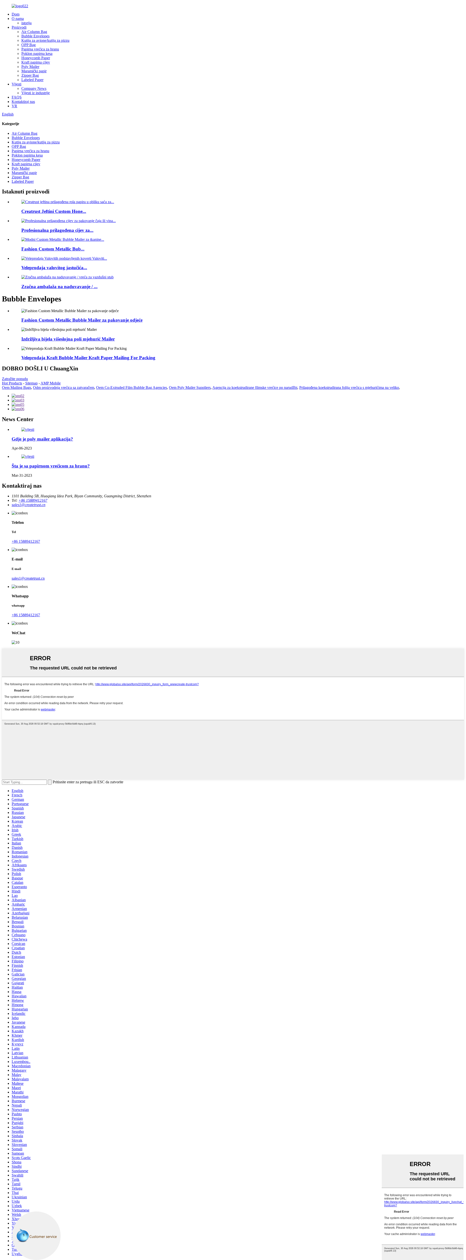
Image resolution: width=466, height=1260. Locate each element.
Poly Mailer (30, 67)
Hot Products (12, 383)
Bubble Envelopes (35, 36)
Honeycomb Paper (35, 58)
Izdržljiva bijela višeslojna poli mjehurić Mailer (68, 339)
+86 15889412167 (26, 541)
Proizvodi (19, 27)
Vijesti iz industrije (35, 93)
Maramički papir (34, 71)
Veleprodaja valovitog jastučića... (54, 267)
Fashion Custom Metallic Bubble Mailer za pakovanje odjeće (81, 320)
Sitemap (31, 383)
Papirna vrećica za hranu (40, 49)
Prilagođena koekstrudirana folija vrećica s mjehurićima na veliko (349, 387)
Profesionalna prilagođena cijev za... (57, 230)
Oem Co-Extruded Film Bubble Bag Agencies (131, 387)
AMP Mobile (51, 383)
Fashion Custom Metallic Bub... (52, 248)
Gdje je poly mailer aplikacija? (42, 439)
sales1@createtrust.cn (28, 578)
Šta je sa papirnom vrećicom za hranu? (51, 465)
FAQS (17, 97)
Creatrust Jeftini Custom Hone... (53, 211)
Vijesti (16, 84)
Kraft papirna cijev (35, 62)
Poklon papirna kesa (36, 53)
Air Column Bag (34, 32)
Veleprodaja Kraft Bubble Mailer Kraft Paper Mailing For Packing (88, 357)
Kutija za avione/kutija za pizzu (45, 40)
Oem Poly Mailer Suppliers (190, 387)
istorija (26, 23)
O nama (18, 19)
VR (14, 106)
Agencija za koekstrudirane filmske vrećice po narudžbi (254, 387)
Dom (15, 14)
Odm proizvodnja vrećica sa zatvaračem (63, 387)
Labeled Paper (32, 80)
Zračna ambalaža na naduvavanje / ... (59, 286)
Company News (33, 88)
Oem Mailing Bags (16, 387)
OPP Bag (28, 45)
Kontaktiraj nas (23, 102)
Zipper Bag (30, 75)
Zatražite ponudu (15, 379)
